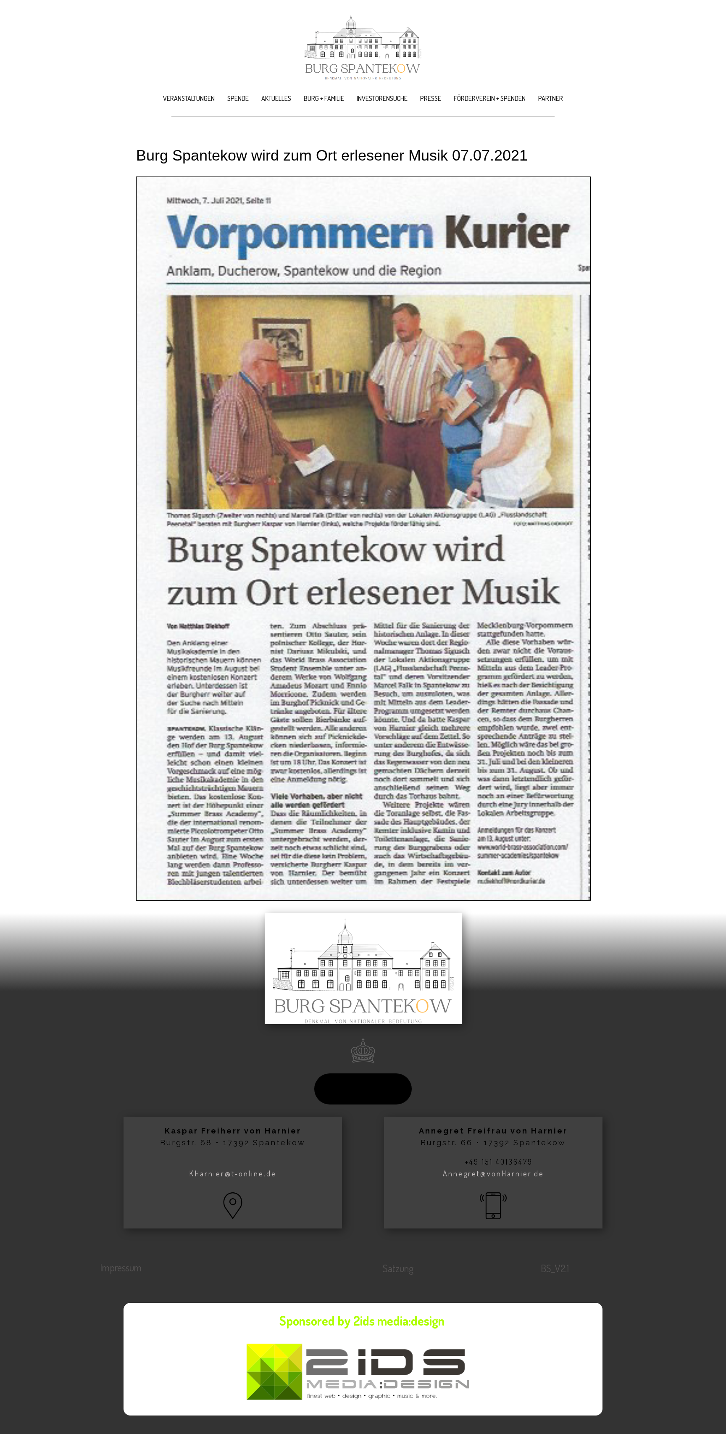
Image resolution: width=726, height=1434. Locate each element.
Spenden (363, 1088)
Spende (238, 98)
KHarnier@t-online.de (232, 1173)
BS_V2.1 (555, 1268)
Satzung (398, 1268)
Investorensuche (382, 98)
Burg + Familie (324, 98)
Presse (430, 98)
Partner (550, 98)
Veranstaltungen (189, 98)
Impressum (121, 1267)
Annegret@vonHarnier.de (493, 1173)
